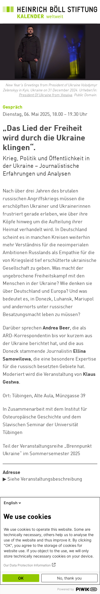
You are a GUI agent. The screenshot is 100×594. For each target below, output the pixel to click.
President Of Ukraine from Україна (45, 95)
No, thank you (69, 578)
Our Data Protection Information (27, 565)
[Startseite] (50, 13)
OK (20, 578)
